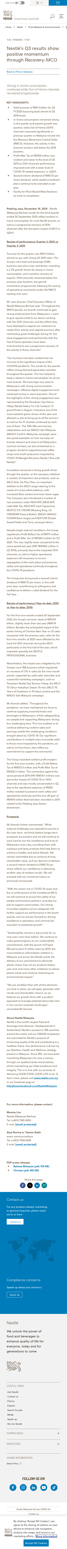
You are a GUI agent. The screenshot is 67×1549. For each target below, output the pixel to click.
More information (46, 1536)
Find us (10, 1401)
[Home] (21, 15)
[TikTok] (54, 1487)
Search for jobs (14, 1410)
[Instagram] (23, 1487)
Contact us (58, 3)
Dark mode (10, 3)
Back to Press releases (20, 71)
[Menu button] (61, 16)
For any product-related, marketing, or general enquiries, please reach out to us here (27, 1210)
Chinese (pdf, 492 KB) (26, 1170)
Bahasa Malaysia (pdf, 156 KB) (31, 1166)
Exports (11, 1405)
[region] (33, 1532)
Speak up (12, 1419)
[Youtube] (43, 1487)
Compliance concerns (24, 1279)
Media (10, 1414)
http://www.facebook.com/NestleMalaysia (32, 1086)
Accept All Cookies (36, 1543)
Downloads (33, 1433)
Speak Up (14, 1294)
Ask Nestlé (12, 1391)
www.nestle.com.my (46, 1078)
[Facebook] (13, 1487)
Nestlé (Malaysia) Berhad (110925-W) (33, 1509)
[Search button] (54, 15)
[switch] (21, 2)
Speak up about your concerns (24, 1287)
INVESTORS (33, 1443)
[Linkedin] (33, 1487)
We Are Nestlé (14, 1423)
